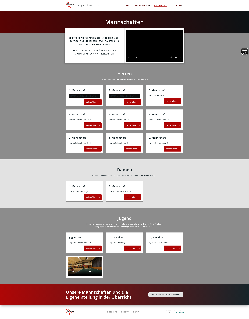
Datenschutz (112, 312)
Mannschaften (159, 5)
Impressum (125, 312)
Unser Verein (176, 5)
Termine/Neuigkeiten (141, 5)
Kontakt (136, 312)
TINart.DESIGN (180, 313)
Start (127, 5)
